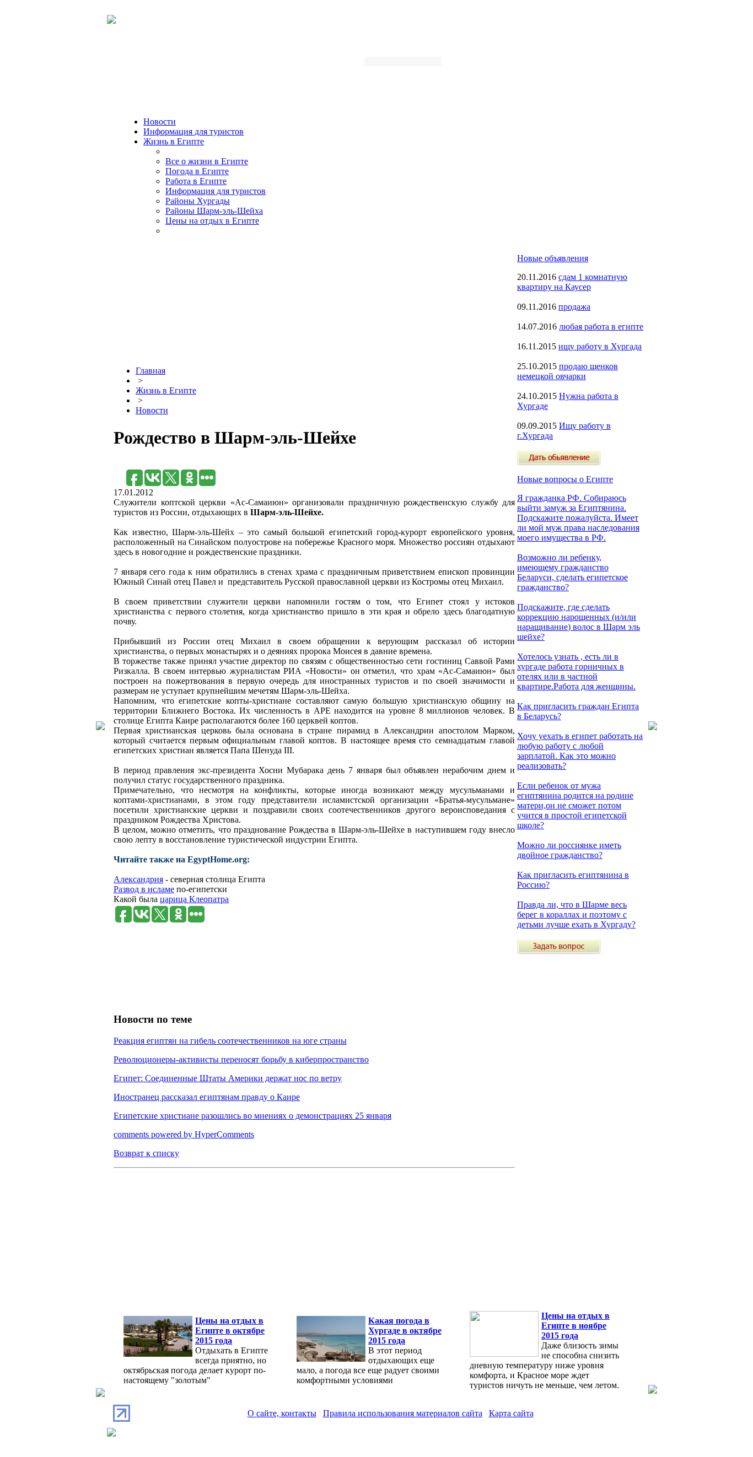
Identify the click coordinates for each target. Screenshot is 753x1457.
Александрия (138, 879)
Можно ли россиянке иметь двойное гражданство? (569, 850)
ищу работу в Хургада (600, 346)
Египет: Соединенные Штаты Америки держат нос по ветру (228, 1078)
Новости (159, 121)
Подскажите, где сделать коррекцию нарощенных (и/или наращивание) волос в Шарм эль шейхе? (578, 621)
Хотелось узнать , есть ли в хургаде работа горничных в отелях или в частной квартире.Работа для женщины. (576, 671)
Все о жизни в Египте (206, 161)
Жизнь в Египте (173, 141)
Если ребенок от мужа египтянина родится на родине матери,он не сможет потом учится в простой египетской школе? (575, 805)
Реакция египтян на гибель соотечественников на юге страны (230, 1040)
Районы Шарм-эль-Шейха (214, 210)
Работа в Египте (196, 181)
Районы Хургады (197, 201)
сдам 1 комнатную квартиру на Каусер (572, 282)
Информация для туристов (193, 131)
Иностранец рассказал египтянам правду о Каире (207, 1097)
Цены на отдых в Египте (212, 220)
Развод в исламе (144, 889)
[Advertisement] (314, 464)
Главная (150, 370)
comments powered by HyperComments (184, 1134)
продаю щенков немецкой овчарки (567, 371)
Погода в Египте (197, 171)
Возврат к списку (146, 1153)
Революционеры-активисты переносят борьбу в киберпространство (241, 1059)
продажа (574, 306)
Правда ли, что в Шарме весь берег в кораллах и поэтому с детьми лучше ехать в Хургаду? (576, 914)
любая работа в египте (601, 326)
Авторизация (500, 64)
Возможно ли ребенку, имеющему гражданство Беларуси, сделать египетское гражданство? (572, 572)
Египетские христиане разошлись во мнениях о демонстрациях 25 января (252, 1115)
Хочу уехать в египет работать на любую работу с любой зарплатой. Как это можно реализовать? (580, 750)
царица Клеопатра (194, 899)
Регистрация (555, 64)
